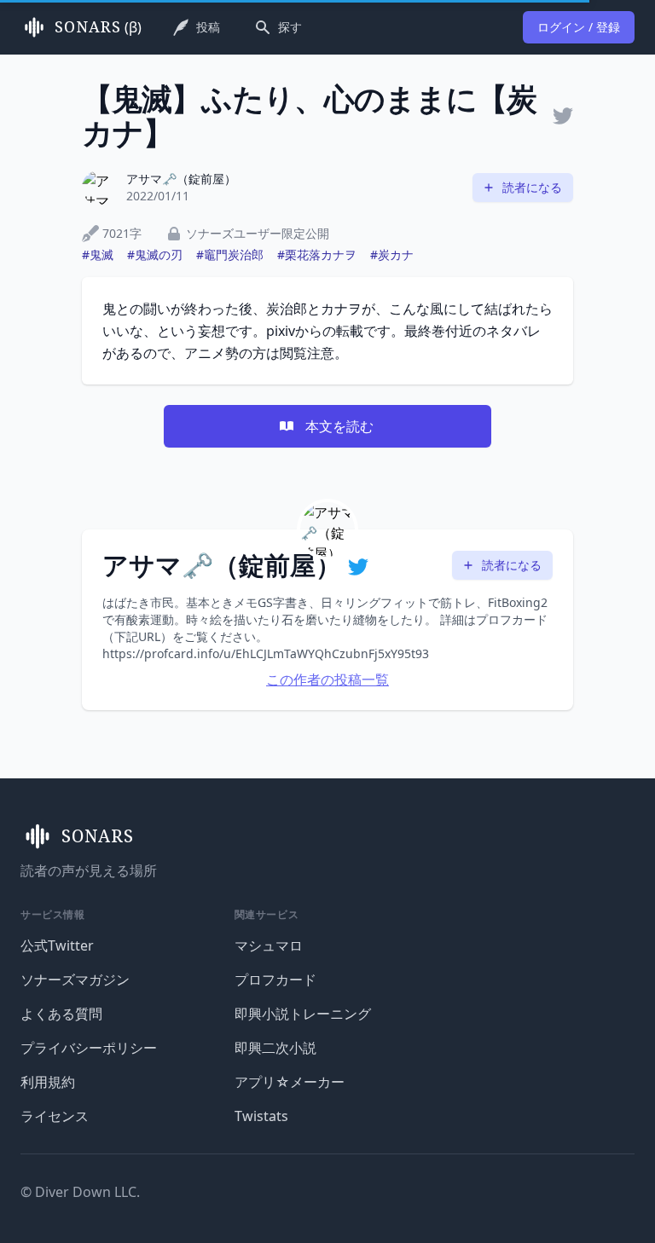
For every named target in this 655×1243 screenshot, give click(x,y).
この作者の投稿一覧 (327, 679)
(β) (98, 27)
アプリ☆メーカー (290, 1081)
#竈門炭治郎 (230, 254)
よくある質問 (61, 1013)
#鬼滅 (97, 254)
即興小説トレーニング (303, 1013)
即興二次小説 (275, 1047)
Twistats (261, 1116)
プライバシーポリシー (88, 1047)
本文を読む (339, 426)
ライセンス (54, 1116)
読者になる (532, 187)
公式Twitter (57, 945)
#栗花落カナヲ (316, 254)
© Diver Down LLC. (80, 1191)
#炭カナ (392, 254)
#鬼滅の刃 (155, 254)
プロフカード (275, 979)
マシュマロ (269, 945)
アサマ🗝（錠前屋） (181, 179)
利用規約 (47, 1081)
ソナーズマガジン (75, 979)
